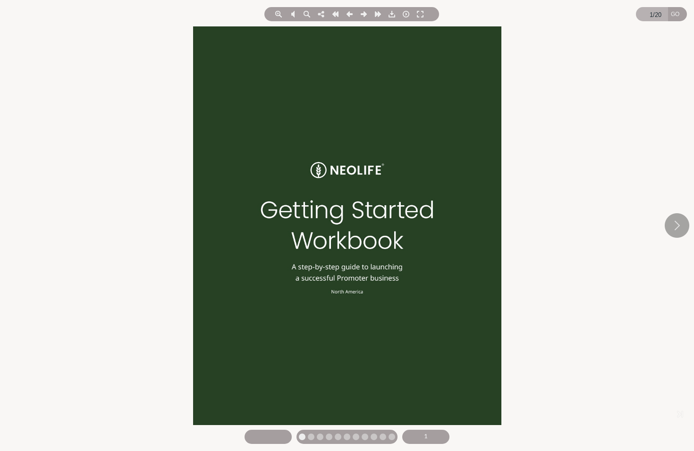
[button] (278, 14)
